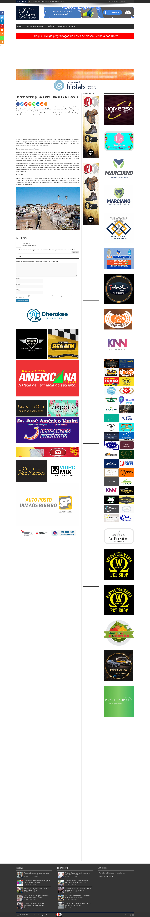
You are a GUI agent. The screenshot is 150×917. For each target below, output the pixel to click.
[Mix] (30, 104)
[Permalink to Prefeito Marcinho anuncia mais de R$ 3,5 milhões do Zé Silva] (61, 878)
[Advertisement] (75, 55)
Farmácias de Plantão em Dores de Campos (61, 26)
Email (18, 284)
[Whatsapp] (34, 104)
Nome (18, 278)
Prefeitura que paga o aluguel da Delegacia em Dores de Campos (47, 1)
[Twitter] (22, 104)
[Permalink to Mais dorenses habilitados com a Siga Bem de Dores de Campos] (61, 900)
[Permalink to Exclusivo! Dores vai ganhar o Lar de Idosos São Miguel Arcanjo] (20, 900)
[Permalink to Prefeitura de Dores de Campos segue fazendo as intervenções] (61, 908)
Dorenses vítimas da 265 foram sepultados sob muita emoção (34, 904)
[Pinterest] (26, 104)
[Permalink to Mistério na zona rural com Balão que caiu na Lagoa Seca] (20, 893)
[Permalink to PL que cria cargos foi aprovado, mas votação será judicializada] (20, 878)
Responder (75, 252)
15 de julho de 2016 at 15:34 (29, 245)
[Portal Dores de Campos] (27, 18)
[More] (45, 104)
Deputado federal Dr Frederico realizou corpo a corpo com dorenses (78, 889)
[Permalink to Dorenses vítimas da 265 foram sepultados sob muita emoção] (20, 908)
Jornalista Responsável (35, 26)
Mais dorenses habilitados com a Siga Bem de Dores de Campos (77, 896)
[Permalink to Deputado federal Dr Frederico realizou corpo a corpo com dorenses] (61, 893)
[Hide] (1, 46)
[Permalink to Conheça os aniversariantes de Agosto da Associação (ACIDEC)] (20, 885)
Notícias (20, 26)
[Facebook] (18, 104)
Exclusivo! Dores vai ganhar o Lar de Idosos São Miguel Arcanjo (36, 896)
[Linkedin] (37, 104)
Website (18, 290)
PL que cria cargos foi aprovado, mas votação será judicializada (36, 874)
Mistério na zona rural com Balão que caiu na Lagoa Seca (36, 889)
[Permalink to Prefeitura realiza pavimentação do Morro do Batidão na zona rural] (61, 885)
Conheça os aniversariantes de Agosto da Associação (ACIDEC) (37, 881)
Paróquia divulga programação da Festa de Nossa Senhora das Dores (75, 36)
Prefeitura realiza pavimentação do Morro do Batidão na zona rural (76, 881)
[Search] (132, 1)
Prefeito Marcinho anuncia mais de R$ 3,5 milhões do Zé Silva (77, 874)
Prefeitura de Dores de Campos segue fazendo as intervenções (78, 904)
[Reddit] (41, 104)
